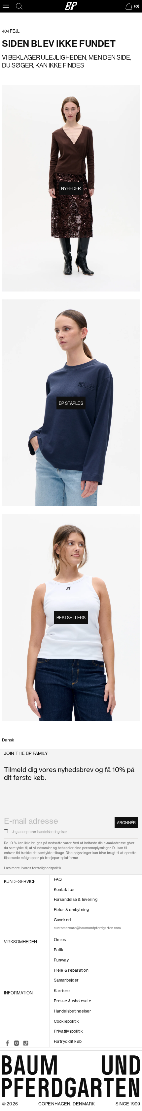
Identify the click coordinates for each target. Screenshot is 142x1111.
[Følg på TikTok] (25, 1043)
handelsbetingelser (52, 832)
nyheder (71, 188)
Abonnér (126, 822)
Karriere (62, 990)
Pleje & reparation (71, 970)
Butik (59, 949)
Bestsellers (71, 617)
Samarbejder (66, 980)
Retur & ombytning (71, 909)
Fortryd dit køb (68, 1041)
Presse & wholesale (72, 1000)
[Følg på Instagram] (16, 1043)
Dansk (8, 740)
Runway (61, 960)
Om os (60, 939)
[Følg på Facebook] (7, 1043)
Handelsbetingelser (72, 1011)
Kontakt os (64, 889)
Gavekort (63, 919)
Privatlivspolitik (68, 1031)
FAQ (58, 879)
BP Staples (71, 403)
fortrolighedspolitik (46, 868)
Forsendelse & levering (75, 899)
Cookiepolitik (66, 1021)
